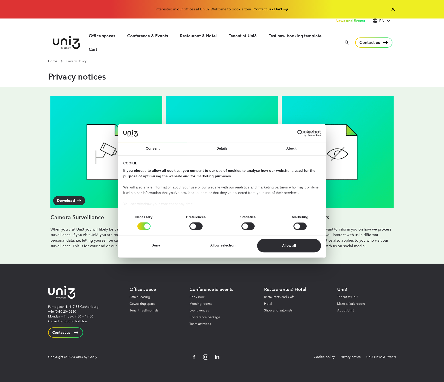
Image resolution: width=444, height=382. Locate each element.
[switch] (196, 226)
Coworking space (142, 304)
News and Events (350, 20)
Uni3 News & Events (381, 357)
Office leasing (140, 297)
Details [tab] (222, 148)
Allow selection (222, 245)
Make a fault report (351, 304)
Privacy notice (350, 357)
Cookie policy (324, 357)
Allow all (289, 245)
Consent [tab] (153, 148)
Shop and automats (278, 310)
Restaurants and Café (279, 297)
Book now (196, 297)
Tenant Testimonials (144, 310)
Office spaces (102, 35)
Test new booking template (295, 35)
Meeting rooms (200, 304)
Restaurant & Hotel (198, 35)
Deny (155, 245)
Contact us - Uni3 (267, 9)
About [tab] (291, 148)
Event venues (199, 310)
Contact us (369, 42)
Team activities (200, 324)
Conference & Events (147, 35)
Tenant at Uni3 (243, 35)
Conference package (204, 317)
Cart (93, 49)
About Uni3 (345, 310)
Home (52, 61)
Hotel (268, 304)
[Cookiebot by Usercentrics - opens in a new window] (301, 133)
